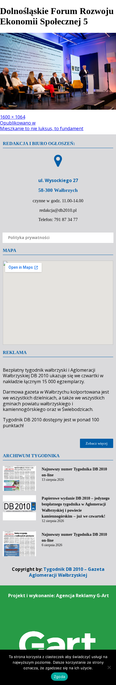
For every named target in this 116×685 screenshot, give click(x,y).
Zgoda (59, 676)
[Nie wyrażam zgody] (109, 667)
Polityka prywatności (29, 237)
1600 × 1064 (12, 117)
